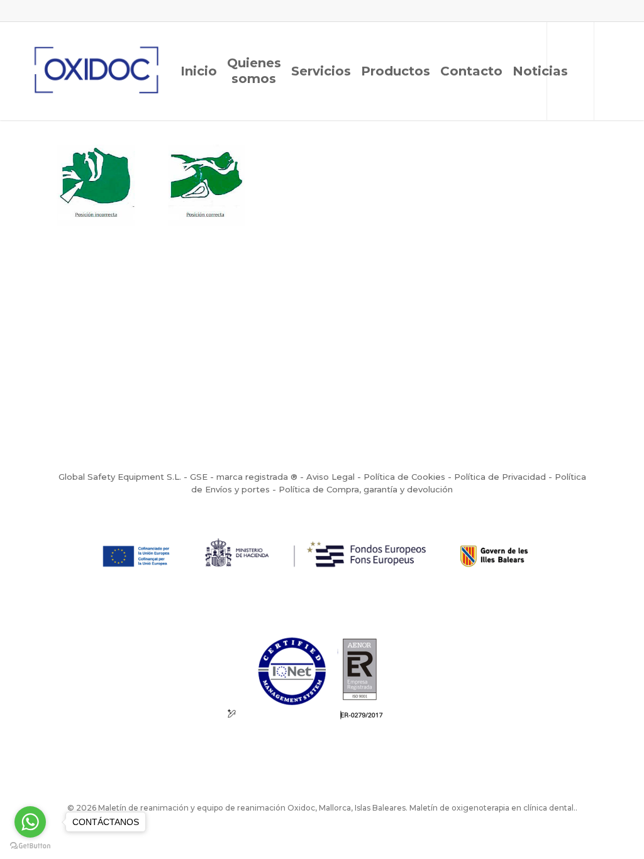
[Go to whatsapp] (30, 822)
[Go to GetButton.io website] (30, 846)
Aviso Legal (330, 477)
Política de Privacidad (500, 477)
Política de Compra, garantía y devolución (366, 489)
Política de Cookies (404, 477)
